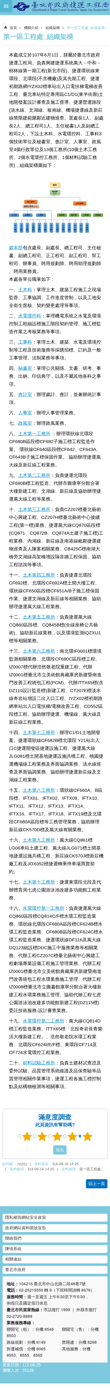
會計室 (25, 394)
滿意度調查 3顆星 (57, 1136)
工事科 (25, 342)
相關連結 (13, 1259)
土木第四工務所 (39, 575)
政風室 (25, 423)
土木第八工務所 (39, 790)
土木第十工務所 (39, 882)
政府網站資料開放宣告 (25, 1228)
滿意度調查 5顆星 (87, 1136)
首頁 (13, 28)
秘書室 (25, 368)
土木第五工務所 (39, 617)
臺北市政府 (15, 1269)
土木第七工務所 (39, 732)
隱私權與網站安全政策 (25, 1217)
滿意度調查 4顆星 (72, 1136)
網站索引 (6, 6)
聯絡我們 (13, 1238)
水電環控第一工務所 (43, 908)
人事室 (25, 412)
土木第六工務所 (39, 651)
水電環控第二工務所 (43, 1021)
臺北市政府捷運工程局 (61, 6)
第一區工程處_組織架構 (86, 28)
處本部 (16, 247)
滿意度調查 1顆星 (27, 1136)
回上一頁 (97, 1183)
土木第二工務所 (34, 475)
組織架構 (53, 28)
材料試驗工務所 (39, 1062)
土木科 (25, 289)
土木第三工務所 (34, 509)
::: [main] (4, 24)
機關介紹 (31, 28)
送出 (48, 1150)
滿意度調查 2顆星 (42, 1136)
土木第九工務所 (39, 840)
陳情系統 (13, 1249)
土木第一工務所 (34, 433)
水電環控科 (29, 315)
